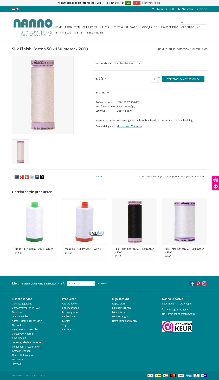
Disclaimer (18, 359)
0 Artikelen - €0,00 (165, 9)
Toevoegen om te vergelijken (179, 176)
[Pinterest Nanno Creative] (198, 283)
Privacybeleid (19, 338)
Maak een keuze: (104, 63)
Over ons (17, 312)
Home (58, 27)
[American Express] (188, 375)
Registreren (118, 303)
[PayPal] (196, 375)
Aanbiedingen (69, 316)
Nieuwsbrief (18, 325)
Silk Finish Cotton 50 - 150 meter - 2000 (186, 49)
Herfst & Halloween (125, 27)
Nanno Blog (63, 32)
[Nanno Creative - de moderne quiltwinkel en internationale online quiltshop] (33, 27)
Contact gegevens (22, 303)
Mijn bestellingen (121, 307)
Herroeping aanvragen (124, 320)
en (17, 9)
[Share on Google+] (22, 177)
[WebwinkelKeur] (184, 326)
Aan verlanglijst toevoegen (150, 176)
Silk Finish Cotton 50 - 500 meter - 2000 (184, 250)
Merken (79, 32)
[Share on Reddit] (32, 177)
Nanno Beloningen (22, 355)
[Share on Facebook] (17, 177)
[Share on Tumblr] (37, 177)
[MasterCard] (173, 375)
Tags (65, 325)
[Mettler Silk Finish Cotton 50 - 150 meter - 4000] (134, 221)
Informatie (102, 92)
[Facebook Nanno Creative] (192, 283)
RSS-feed (67, 329)
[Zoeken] (182, 22)
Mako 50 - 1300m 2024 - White (83, 248)
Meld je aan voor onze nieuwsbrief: (38, 283)
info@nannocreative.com (181, 313)
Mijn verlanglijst (120, 316)
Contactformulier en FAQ (26, 307)
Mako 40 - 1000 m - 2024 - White (34, 248)
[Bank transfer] (150, 375)
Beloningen (95, 32)
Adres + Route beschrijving (27, 320)
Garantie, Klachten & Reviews (28, 342)
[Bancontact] (165, 375)
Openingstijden (20, 316)
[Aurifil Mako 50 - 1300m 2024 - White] (84, 221)
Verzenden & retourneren (26, 346)
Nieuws (104, 27)
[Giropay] (203, 375)
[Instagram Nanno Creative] (204, 283)
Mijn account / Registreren (194, 9)
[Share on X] (42, 177)
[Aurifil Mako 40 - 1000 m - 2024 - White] (34, 221)
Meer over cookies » (152, 3)
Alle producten (70, 303)
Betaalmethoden (21, 350)
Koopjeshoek (149, 27)
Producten (72, 27)
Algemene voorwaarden (25, 329)
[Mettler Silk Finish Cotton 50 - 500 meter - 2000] (184, 221)
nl (13, 9)
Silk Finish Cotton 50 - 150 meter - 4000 (134, 250)
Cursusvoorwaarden (23, 333)
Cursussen (90, 27)
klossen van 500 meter (129, 126)
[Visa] (180, 375)
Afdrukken (199, 176)
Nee (137, 3)
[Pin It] (27, 177)
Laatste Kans (169, 27)
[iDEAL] (158, 375)
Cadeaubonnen (191, 27)
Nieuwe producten (72, 312)
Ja (128, 3)
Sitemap (16, 363)
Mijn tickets (118, 312)
